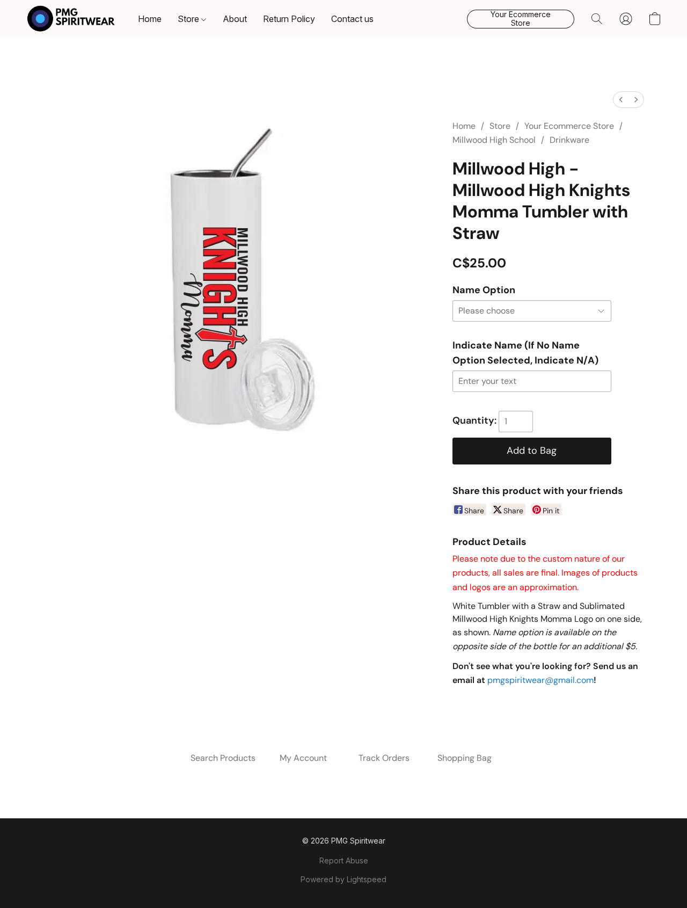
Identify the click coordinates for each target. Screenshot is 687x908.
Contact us (352, 18)
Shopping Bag (464, 758)
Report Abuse (343, 860)
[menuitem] (620, 99)
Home (150, 18)
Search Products (223, 758)
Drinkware (569, 140)
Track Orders (384, 758)
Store (189, 18)
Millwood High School (494, 140)
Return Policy (289, 18)
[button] (71, 18)
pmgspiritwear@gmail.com (540, 680)
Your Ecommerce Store (569, 126)
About (235, 18)
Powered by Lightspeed (343, 879)
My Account (303, 758)
